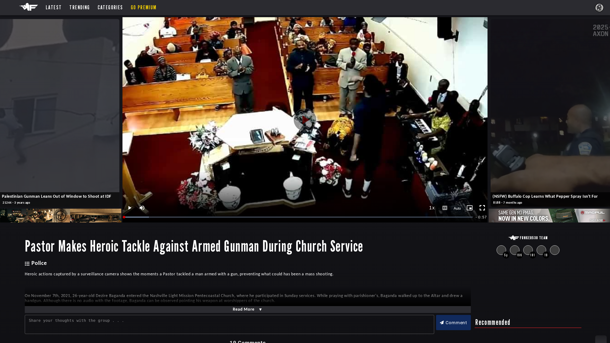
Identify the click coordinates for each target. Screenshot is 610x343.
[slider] (299, 217)
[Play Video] (305, 119)
